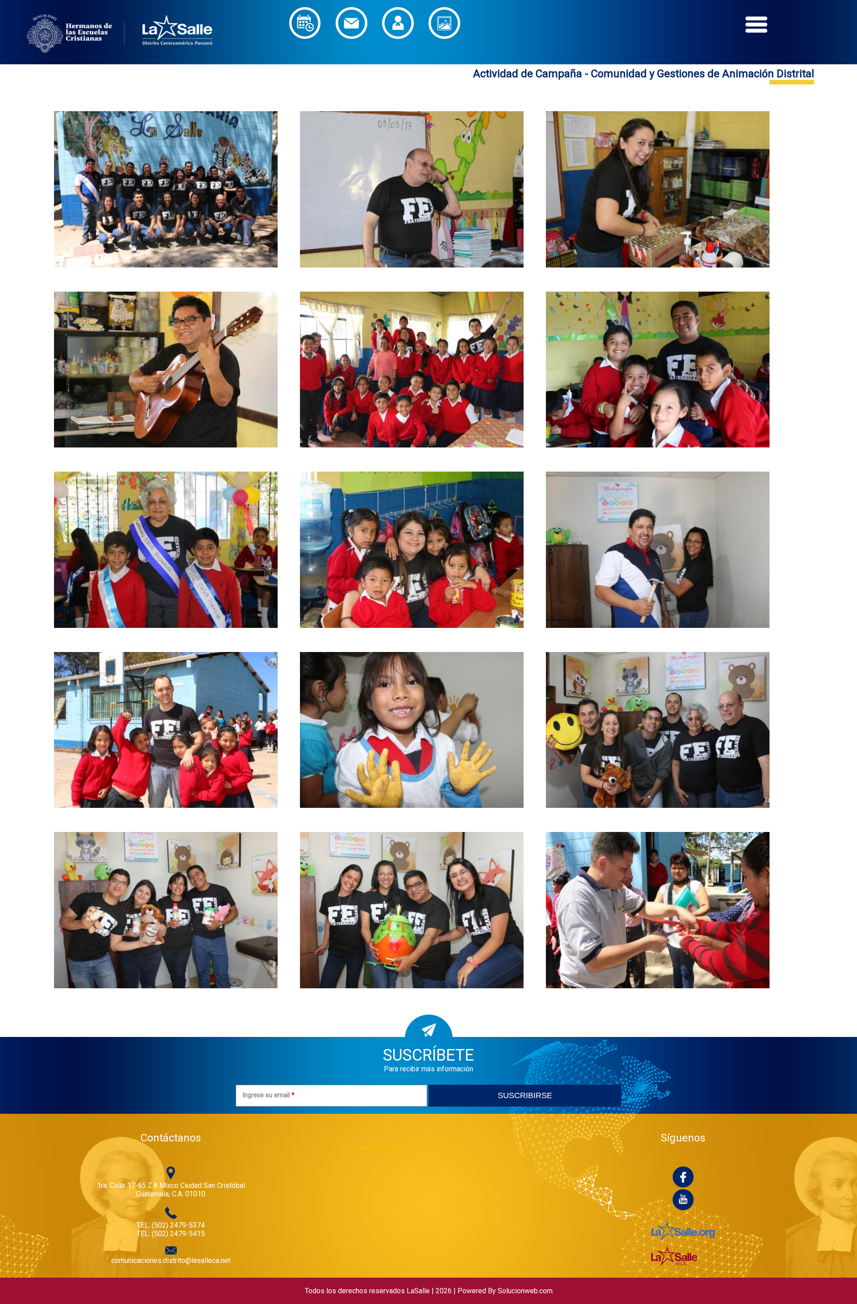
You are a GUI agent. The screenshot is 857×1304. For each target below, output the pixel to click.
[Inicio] (119, 60)
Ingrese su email (268, 1095)
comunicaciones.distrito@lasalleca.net (170, 1260)
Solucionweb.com (525, 1291)
